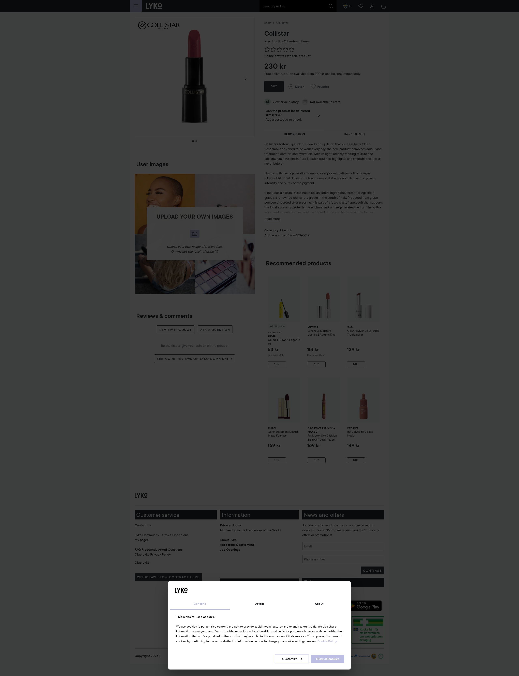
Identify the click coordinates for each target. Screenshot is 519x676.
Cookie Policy (327, 641)
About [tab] (319, 604)
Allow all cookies (327, 659)
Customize (289, 659)
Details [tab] (260, 604)
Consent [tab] (200, 604)
